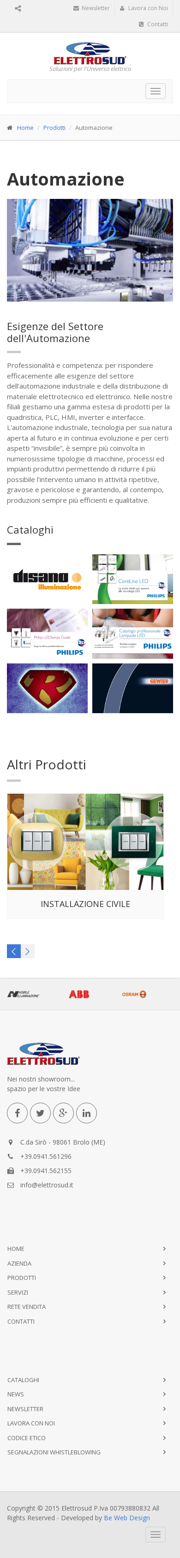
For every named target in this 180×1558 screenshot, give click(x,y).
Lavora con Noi (147, 8)
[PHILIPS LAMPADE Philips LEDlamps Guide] (47, 634)
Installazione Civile (85, 903)
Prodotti (54, 127)
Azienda (19, 1263)
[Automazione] (90, 250)
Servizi (17, 1292)
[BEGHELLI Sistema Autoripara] (47, 689)
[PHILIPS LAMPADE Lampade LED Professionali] (133, 634)
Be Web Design (127, 1517)
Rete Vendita (26, 1306)
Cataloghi (30, 529)
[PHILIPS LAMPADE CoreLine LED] (133, 579)
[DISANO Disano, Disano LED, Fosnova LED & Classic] (47, 579)
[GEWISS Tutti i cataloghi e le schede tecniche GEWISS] (133, 689)
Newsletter (95, 8)
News (15, 1394)
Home (25, 127)
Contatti (157, 24)
